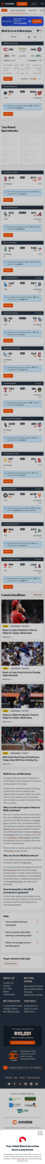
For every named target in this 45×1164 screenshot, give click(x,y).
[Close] (40, 1133)
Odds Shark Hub (22, 1159)
